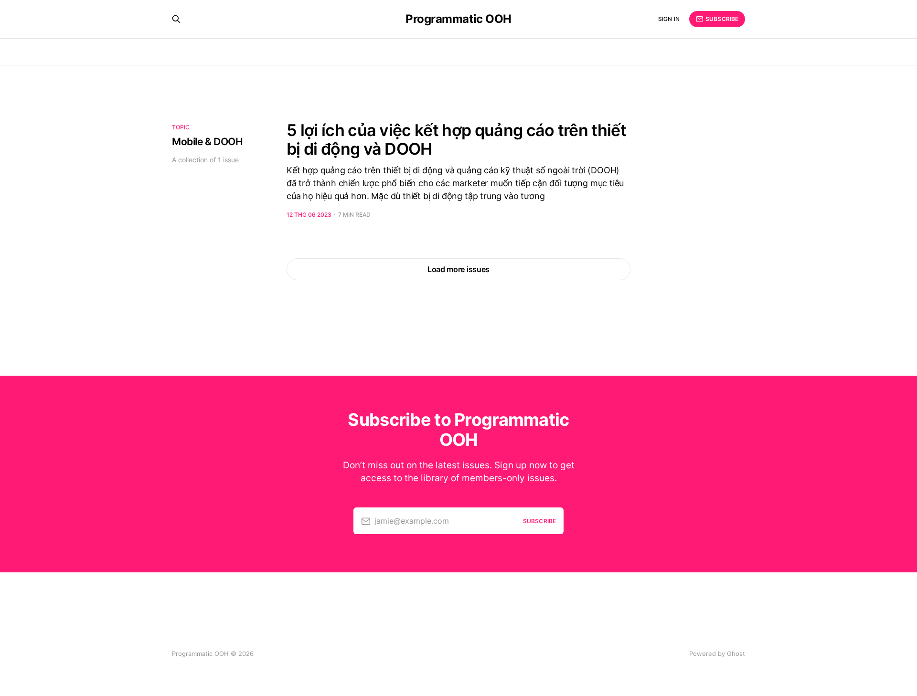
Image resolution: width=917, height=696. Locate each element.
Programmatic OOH (458, 19)
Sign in (669, 18)
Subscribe (721, 18)
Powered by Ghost (717, 653)
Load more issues (458, 269)
